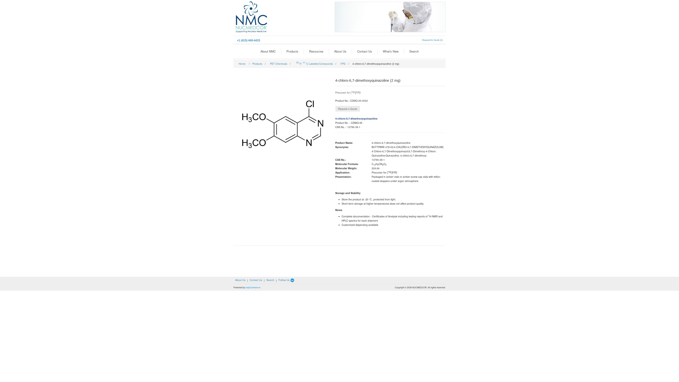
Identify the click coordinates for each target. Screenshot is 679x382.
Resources (316, 51)
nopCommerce (252, 287)
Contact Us (364, 51)
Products (292, 51)
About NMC (268, 51)
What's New (391, 51)
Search (414, 51)
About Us (340, 51)
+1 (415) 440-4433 (248, 40)
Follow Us (284, 280)
